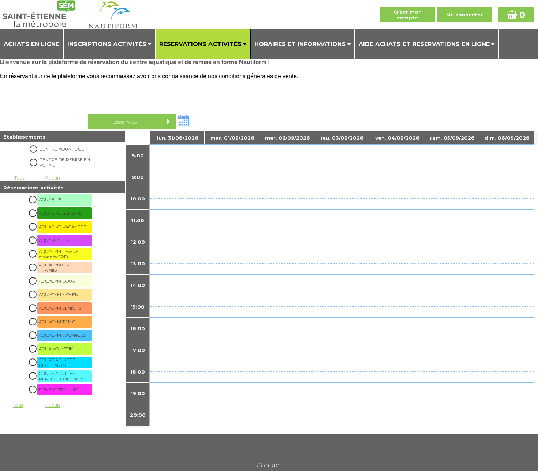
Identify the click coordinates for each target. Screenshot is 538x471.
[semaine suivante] (168, 121)
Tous (19, 178)
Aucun (52, 178)
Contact (269, 465)
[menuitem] (32, 44)
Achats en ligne (31, 44)
